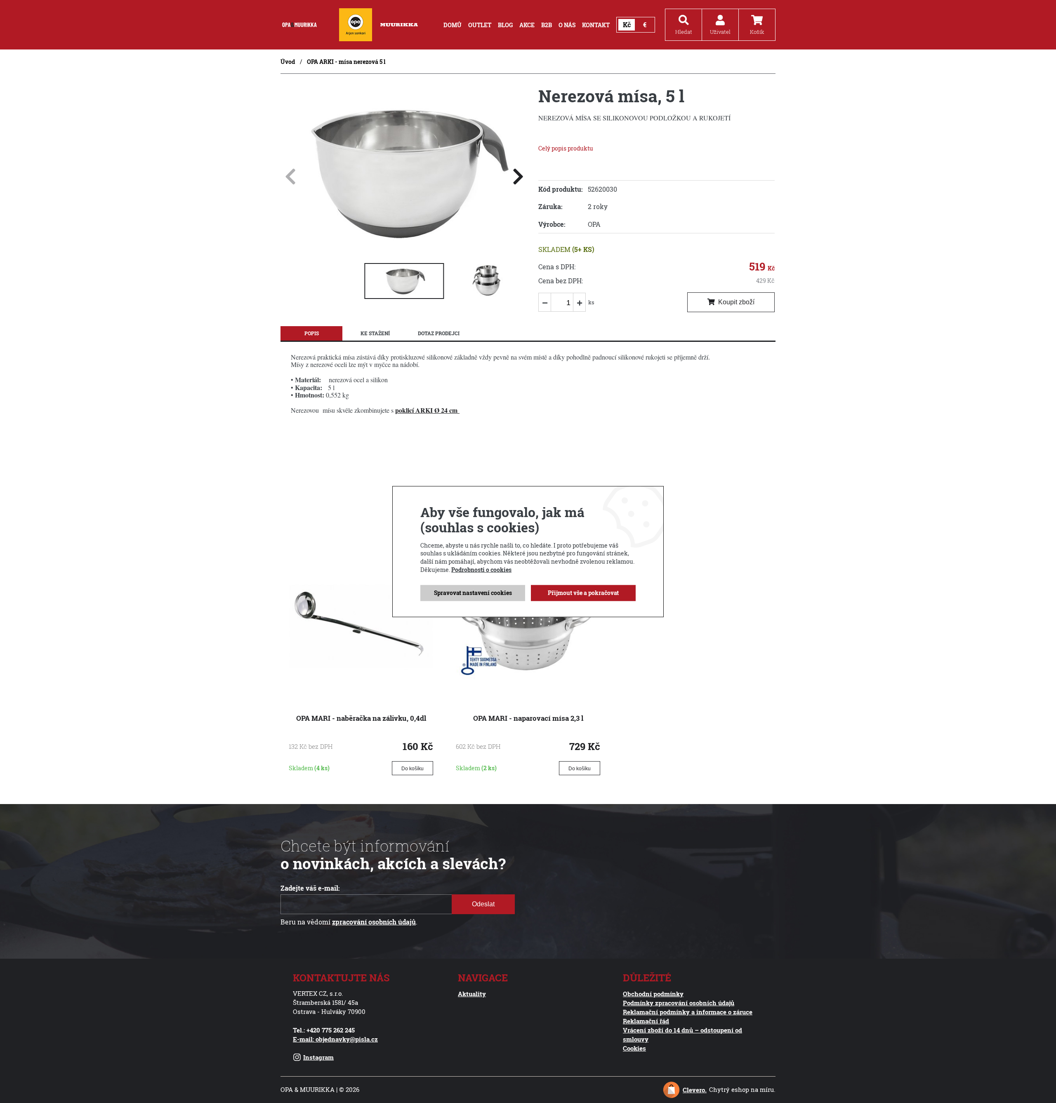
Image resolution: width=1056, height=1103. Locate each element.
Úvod (287, 62)
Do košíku (412, 768)
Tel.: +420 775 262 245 (324, 1030)
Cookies (634, 1048)
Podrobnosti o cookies (481, 569)
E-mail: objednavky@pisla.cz (335, 1039)
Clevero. (695, 1090)
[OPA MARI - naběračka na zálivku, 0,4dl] (361, 687)
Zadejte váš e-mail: (310, 888)
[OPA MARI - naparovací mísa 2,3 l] (528, 687)
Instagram (318, 1057)
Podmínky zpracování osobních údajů (678, 1003)
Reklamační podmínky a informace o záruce (687, 1012)
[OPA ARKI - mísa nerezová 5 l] (404, 248)
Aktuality (472, 994)
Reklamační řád (646, 1021)
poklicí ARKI (414, 410)
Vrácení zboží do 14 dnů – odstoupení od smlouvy (682, 1034)
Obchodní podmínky (653, 994)
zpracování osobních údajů (374, 922)
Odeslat (483, 904)
